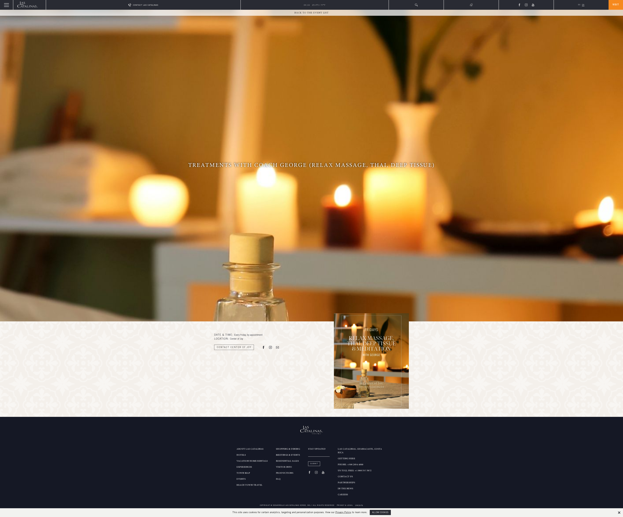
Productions (284, 473)
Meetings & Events (288, 455)
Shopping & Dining (288, 449)
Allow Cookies (380, 513)
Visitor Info (284, 467)
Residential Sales (287, 461)
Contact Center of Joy (234, 347)
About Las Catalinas (250, 449)
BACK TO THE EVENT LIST (311, 13)
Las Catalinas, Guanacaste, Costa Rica (360, 451)
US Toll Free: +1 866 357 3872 (355, 471)
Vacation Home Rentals (252, 461)
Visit (616, 5)
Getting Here (346, 459)
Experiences (244, 467)
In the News (345, 489)
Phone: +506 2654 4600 (350, 465)
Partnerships (346, 483)
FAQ (278, 479)
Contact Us (345, 477)
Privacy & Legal (345, 505)
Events (241, 479)
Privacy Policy (343, 512)
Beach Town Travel (250, 485)
